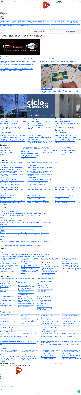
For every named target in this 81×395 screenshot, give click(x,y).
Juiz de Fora (2, 10)
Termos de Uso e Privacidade (6, 386)
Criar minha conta (58, 363)
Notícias (2, 17)
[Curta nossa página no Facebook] (0, 374)
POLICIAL (2, 14)
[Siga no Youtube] (14, 1)
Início (1, 9)
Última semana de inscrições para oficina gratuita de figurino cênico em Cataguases (48, 21)
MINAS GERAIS (3, 13)
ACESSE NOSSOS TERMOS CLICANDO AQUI (22, 393)
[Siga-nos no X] (0, 377)
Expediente (2, 385)
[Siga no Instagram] (9, 1)
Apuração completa (70, 31)
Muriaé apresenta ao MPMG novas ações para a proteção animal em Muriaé (51, 24)
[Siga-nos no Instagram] (0, 376)
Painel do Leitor (3, 384)
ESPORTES (2, 18)
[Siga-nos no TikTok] (0, 380)
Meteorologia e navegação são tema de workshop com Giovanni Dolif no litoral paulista (18, 20)
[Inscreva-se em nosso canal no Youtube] (0, 378)
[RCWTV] (41, 5)
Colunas (2, 12)
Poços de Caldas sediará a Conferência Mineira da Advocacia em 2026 (15, 21)
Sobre (1, 382)
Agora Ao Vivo (61, 1)
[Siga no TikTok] (17, 1)
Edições (2, 16)
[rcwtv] (1, 38)
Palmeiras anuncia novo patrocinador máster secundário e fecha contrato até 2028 (17, 24)
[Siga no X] (12, 1)
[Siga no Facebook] (7, 1)
